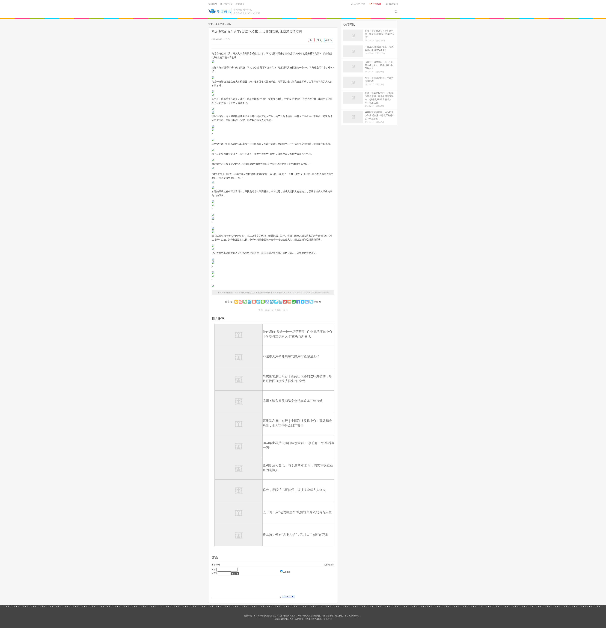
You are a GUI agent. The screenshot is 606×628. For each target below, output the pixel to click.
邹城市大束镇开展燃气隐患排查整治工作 (291, 356)
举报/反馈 (328, 619)
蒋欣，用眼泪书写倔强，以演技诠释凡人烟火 (294, 490)
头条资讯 (219, 24)
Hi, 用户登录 (226, 4)
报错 (329, 40)
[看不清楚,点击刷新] (235, 573)
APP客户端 (359, 4)
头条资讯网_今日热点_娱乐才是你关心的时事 (219, 11)
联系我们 (393, 4)
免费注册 (240, 4)
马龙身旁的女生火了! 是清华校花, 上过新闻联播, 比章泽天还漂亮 (257, 31)
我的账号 (212, 4)
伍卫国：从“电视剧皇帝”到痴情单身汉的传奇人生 (297, 512)
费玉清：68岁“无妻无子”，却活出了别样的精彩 (296, 534)
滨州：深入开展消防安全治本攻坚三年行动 (293, 401)
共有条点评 (329, 565)
